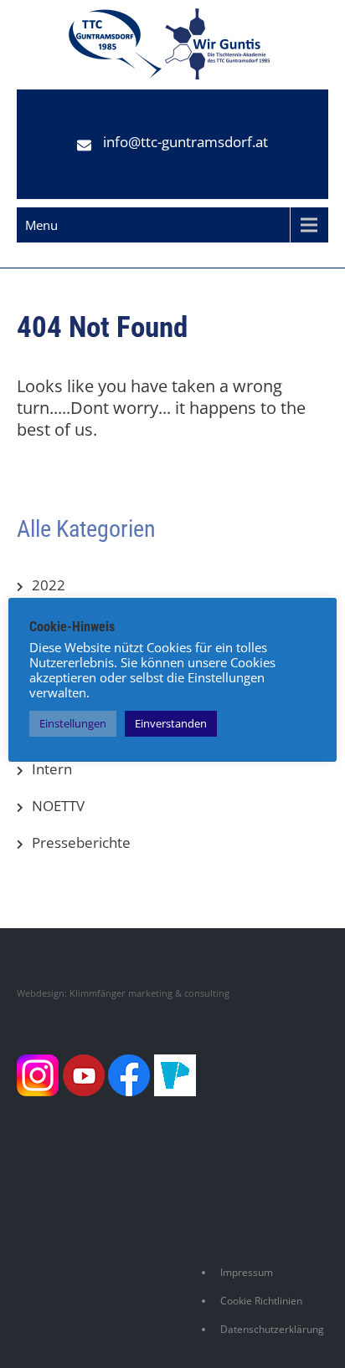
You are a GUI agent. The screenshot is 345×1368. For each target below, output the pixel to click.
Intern (52, 768)
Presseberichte (81, 842)
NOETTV (58, 805)
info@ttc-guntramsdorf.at (185, 141)
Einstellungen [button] (72, 723)
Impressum (246, 1272)
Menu (41, 225)
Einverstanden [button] (171, 723)
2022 (48, 585)
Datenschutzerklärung (272, 1329)
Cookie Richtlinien (261, 1301)
